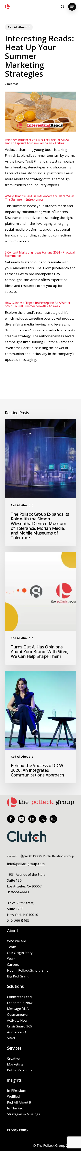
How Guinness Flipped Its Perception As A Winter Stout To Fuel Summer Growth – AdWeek (37, 304)
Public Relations (19, 1070)
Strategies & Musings (23, 1114)
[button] (72, 7)
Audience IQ (16, 1032)
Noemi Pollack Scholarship (28, 970)
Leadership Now (19, 1002)
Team (11, 947)
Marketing (15, 1064)
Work (11, 958)
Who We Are (16, 941)
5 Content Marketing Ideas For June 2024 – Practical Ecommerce (40, 254)
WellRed (13, 1096)
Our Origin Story (20, 952)
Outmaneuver (18, 1014)
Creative (13, 1058)
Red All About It (19, 27)
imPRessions (17, 1090)
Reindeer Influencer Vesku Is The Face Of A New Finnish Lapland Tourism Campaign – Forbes (37, 141)
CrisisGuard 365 (19, 1026)
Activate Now (17, 1020)
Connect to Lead (19, 997)
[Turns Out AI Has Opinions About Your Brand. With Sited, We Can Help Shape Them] (40, 608)
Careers (13, 964)
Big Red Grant (18, 976)
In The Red (15, 1108)
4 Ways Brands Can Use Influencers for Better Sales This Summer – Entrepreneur (40, 198)
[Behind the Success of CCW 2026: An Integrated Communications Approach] (40, 727)
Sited (11, 1038)
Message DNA (18, 1008)
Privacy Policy (17, 1129)
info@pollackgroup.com (26, 863)
